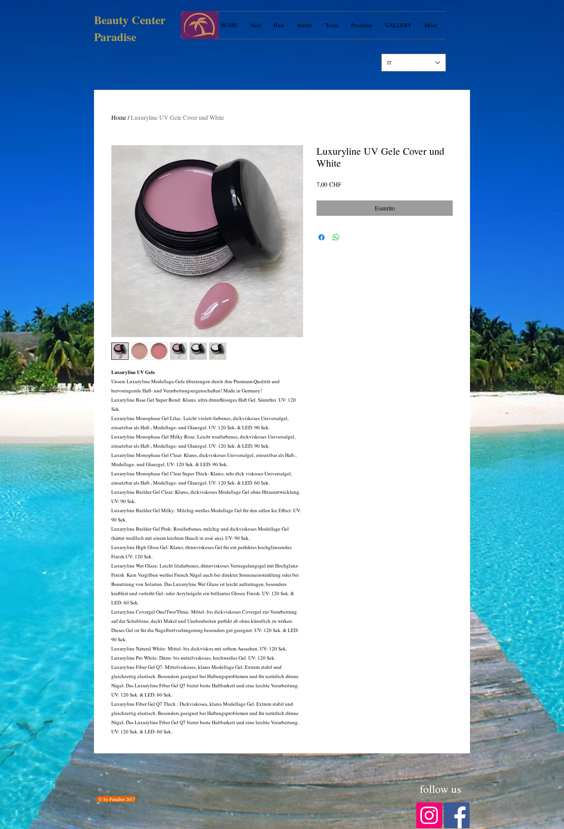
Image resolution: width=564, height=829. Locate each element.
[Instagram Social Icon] (429, 815)
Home (118, 117)
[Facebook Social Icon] (457, 815)
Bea (103, 19)
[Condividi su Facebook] (321, 237)
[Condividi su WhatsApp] (336, 237)
